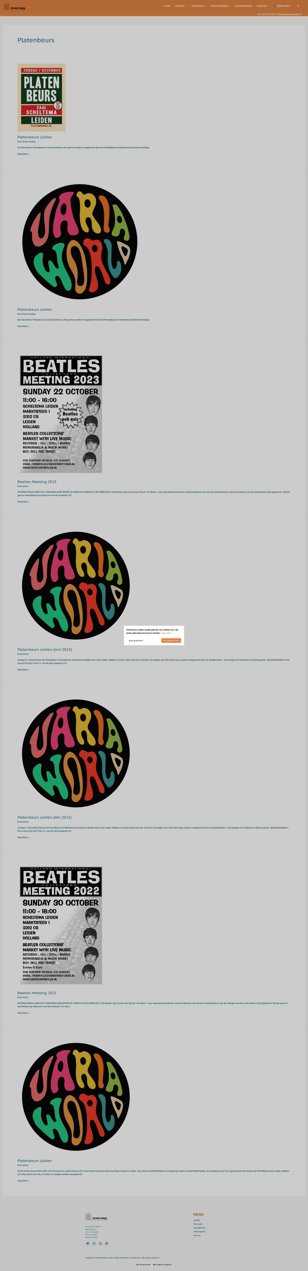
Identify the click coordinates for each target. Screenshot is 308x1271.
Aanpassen (136, 640)
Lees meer (166, 633)
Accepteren (171, 640)
